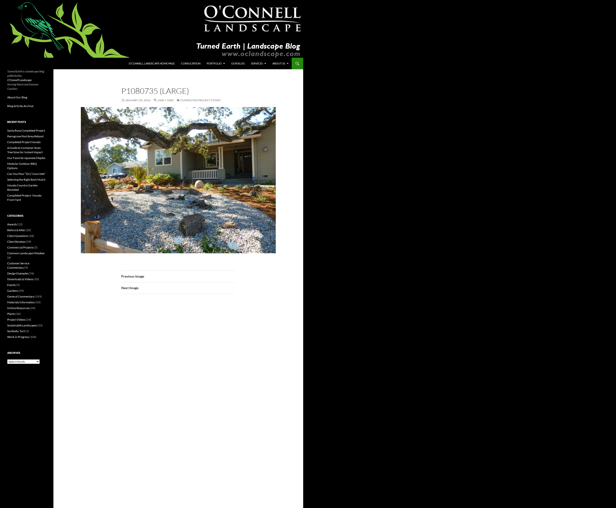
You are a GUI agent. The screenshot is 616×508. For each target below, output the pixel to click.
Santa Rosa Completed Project (26, 130)
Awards (12, 224)
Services (257, 63)
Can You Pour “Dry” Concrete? (26, 174)
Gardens (12, 290)
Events (11, 285)
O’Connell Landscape (19, 80)
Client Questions (17, 236)
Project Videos (16, 319)
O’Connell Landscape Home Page (152, 63)
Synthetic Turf (16, 331)
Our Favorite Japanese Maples (26, 158)
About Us (278, 63)
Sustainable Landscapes (22, 325)
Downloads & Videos (20, 279)
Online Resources (18, 308)
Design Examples (17, 273)
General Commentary (20, 296)
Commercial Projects (20, 247)
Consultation (190, 63)
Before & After (16, 230)
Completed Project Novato (24, 142)
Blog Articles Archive (20, 106)
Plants (11, 314)
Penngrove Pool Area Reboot (25, 136)
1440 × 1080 (165, 100)
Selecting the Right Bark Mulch (26, 179)
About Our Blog (17, 97)
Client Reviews (16, 241)
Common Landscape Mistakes (26, 253)
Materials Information (21, 302)
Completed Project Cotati (200, 100)
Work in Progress (18, 337)
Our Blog (238, 63)
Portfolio (214, 63)
